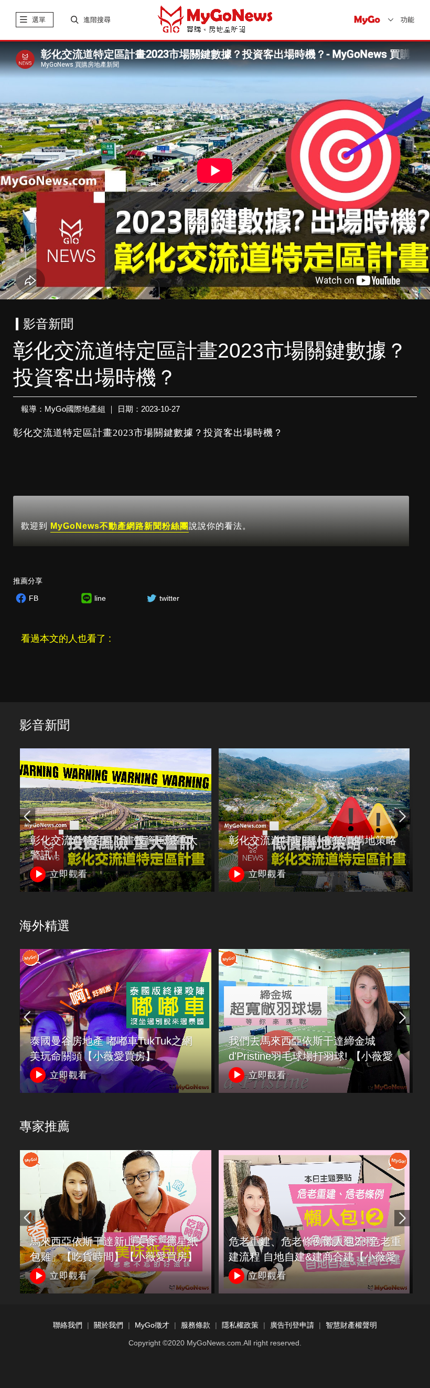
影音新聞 (44, 725)
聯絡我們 (67, 1325)
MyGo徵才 (152, 1325)
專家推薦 (44, 1126)
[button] (402, 817)
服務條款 (195, 1325)
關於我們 (108, 1325)
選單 (39, 19)
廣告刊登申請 (292, 1325)
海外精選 (44, 926)
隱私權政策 (240, 1325)
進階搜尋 (97, 19)
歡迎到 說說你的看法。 (136, 525)
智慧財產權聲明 (351, 1325)
